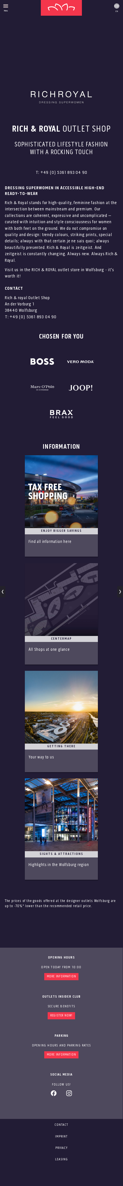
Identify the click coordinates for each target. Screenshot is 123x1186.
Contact (61, 1125)
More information (61, 976)
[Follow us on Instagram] (69, 1095)
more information (61, 1054)
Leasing (61, 1159)
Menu (6, 11)
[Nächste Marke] (120, 591)
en (116, 6)
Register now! (61, 1015)
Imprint (61, 1136)
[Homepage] (61, 8)
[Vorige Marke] (2, 591)
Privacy (61, 1148)
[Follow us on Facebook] (54, 1095)
